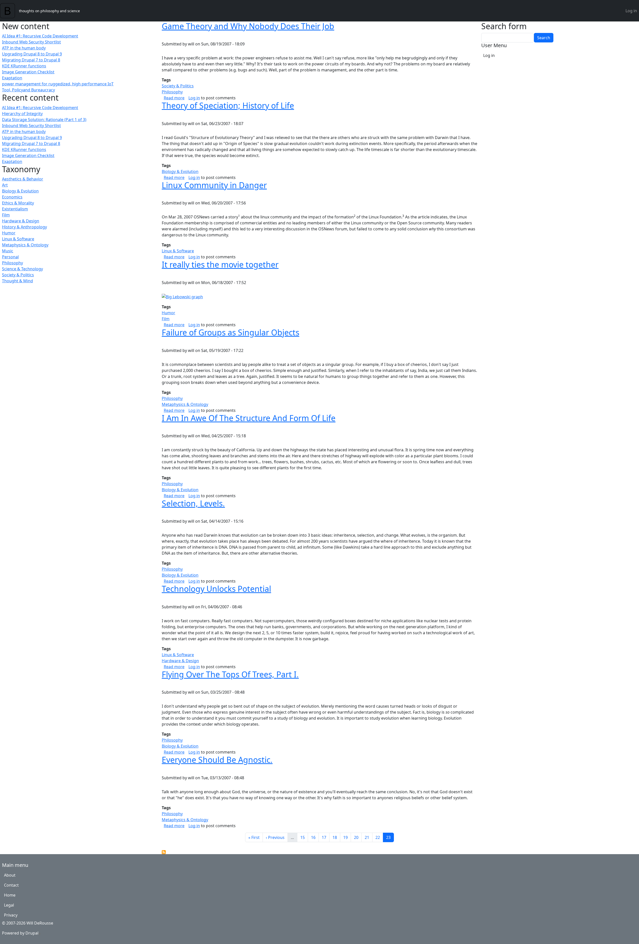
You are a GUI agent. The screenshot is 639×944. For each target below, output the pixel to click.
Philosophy (12, 263)
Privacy (10, 915)
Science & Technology (22, 269)
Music (7, 251)
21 (368, 837)
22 (379, 837)
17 (325, 837)
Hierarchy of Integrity (22, 113)
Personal (10, 257)
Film (6, 215)
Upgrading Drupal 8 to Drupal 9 (32, 54)
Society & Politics (18, 275)
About (9, 875)
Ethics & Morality (18, 203)
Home (9, 895)
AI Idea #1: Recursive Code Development (40, 36)
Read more (174, 98)
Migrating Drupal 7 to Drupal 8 (31, 60)
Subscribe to (164, 852)
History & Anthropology (24, 227)
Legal (9, 905)
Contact (11, 885)
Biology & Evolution (20, 191)
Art (5, 185)
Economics (12, 197)
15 (304, 837)
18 (336, 837)
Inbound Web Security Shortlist (31, 42)
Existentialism (15, 209)
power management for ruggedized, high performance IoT (58, 84)
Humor (8, 233)
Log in (631, 10)
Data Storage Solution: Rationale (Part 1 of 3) (44, 119)
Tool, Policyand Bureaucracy (28, 90)
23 (390, 837)
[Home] (9, 10)
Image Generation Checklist (28, 72)
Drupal (31, 933)
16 (315, 837)
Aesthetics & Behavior (22, 179)
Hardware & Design (20, 221)
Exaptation (12, 78)
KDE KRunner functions (24, 66)
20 (358, 837)
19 (347, 837)
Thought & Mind (17, 281)
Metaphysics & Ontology (25, 245)
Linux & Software (18, 239)
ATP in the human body (24, 48)
